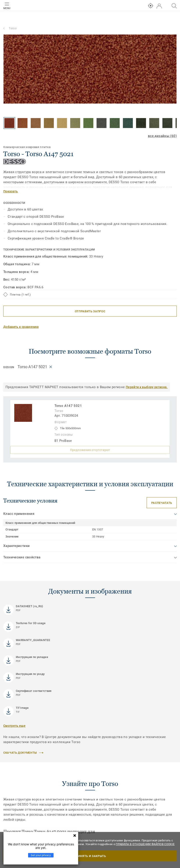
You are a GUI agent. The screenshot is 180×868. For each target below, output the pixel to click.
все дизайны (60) (162, 136)
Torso (12, 28)
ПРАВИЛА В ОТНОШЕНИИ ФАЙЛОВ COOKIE (145, 844)
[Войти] (159, 6)
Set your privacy (41, 855)
